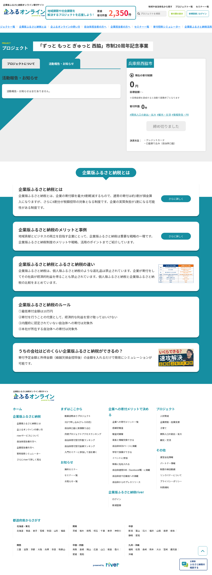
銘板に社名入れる (121, 464)
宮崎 (165, 549)
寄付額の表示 (177, 13)
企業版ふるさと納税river (126, 492)
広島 (96, 549)
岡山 (89, 549)
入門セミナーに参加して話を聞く (81, 452)
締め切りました (166, 126)
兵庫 (47, 549)
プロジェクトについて (21, 64)
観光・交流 (165, 440)
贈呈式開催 (117, 434)
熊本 (151, 549)
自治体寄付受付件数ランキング (80, 440)
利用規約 (164, 487)
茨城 (75, 530)
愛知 (137, 535)
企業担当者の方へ (120, 26)
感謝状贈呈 (117, 427)
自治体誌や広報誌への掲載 (125, 476)
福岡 (131, 549)
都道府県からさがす (27, 520)
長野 (165, 530)
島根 (82, 549)
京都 (33, 549)
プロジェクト (165, 409)
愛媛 (75, 554)
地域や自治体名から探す (160, 6)
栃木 (82, 530)
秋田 (49, 530)
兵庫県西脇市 (140, 63)
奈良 (54, 549)
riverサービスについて (28, 435)
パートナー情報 (167, 463)
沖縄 (131, 554)
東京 (110, 530)
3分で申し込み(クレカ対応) (78, 422)
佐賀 (137, 549)
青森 (28, 530)
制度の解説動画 (167, 469)
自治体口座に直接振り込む (78, 428)
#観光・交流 (164, 114)
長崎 (144, 549)
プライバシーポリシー (171, 481)
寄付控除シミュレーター (166, 26)
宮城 (42, 530)
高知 (82, 554)
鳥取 (75, 549)
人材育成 (164, 415)
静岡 (131, 535)
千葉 (103, 530)
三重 (19, 549)
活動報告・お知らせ (61, 64)
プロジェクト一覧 (184, 6)
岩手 (35, 530)
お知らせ (67, 462)
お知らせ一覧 (71, 481)
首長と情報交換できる (123, 439)
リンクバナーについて (171, 475)
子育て (163, 428)
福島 (63, 530)
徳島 (110, 549)
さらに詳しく (176, 199)
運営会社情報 (166, 457)
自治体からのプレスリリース (126, 482)
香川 (117, 549)
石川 (144, 530)
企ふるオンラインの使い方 (65, 26)
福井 (151, 530)
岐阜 (172, 530)
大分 (158, 549)
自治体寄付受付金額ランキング (80, 446)
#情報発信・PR (180, 114)
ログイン (116, 499)
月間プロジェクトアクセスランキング (83, 434)
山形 (56, 530)
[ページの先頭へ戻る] (202, 551)
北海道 (20, 530)
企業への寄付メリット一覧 (125, 421)
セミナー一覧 (202, 6)
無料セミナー (71, 469)
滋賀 (26, 549)
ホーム (17, 409)
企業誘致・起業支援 (170, 422)
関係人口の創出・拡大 (171, 434)
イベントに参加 (120, 457)
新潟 (131, 530)
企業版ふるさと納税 (27, 416)
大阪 (40, 549)
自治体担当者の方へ (95, 26)
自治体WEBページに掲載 (124, 445)
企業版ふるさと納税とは (32, 26)
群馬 (89, 530)
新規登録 (116, 505)
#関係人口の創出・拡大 (143, 114)
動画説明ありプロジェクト (78, 415)
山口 (103, 549)
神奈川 (118, 530)
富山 (137, 530)
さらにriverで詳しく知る (29, 459)
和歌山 (62, 549)
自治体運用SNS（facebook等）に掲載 (131, 469)
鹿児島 (173, 549)
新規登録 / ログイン (198, 13)
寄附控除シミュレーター (29, 453)
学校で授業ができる (122, 452)
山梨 (158, 530)
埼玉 (96, 530)
